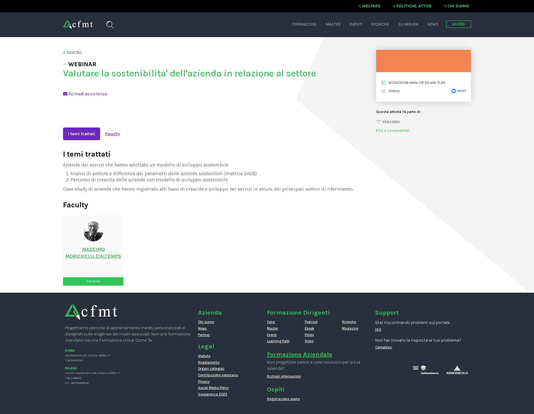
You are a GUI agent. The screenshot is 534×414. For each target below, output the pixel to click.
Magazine (350, 328)
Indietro (74, 52)
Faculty (112, 133)
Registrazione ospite (283, 399)
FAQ (378, 330)
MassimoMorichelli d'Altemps (93, 252)
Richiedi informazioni (284, 376)
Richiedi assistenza (87, 94)
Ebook (309, 328)
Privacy (204, 382)
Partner (204, 335)
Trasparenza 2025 (212, 394)
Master (333, 24)
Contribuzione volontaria (218, 375)
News (433, 24)
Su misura (408, 24)
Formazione (304, 24)
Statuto (204, 356)
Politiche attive (414, 6)
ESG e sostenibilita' (392, 130)
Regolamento (208, 362)
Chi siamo (458, 6)
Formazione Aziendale (299, 354)
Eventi (356, 24)
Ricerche (380, 24)
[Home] (78, 21)
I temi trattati (81, 133)
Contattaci (383, 347)
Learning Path (278, 341)
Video (309, 341)
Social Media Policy (213, 388)
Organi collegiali (211, 369)
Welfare (371, 6)
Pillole (309, 335)
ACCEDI (458, 24)
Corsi (271, 322)
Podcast (311, 322)
